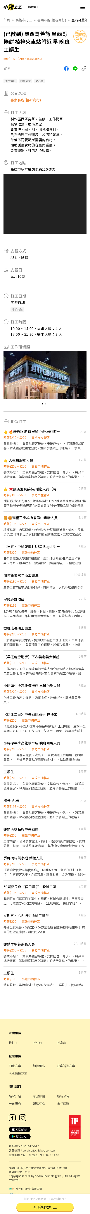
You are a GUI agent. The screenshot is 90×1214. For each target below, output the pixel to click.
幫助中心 (39, 1103)
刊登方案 (15, 1066)
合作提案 (63, 1103)
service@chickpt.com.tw (38, 1150)
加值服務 (39, 1066)
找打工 (13, 1043)
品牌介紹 (15, 1096)
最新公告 (63, 1096)
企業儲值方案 (66, 1066)
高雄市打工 (24, 20)
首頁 (6, 20)
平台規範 (15, 1103)
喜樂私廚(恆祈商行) (51, 20)
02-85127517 (30, 1146)
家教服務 (39, 1096)
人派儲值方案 (18, 1073)
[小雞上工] (12, 6)
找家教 (61, 1043)
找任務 (37, 1043)
